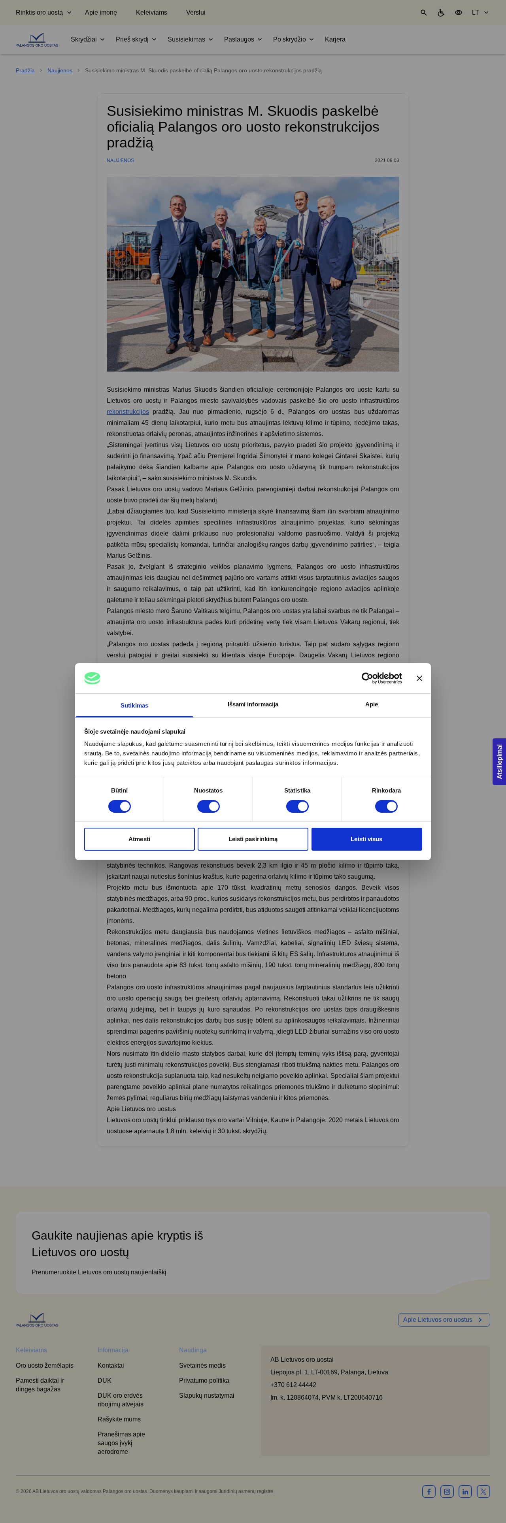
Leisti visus (366, 839)
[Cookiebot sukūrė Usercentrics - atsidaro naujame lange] (367, 678)
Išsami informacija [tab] (253, 704)
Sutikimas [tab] (134, 705)
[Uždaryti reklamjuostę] (419, 678)
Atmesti (139, 839)
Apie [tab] (371, 704)
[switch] (208, 806)
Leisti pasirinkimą (253, 839)
